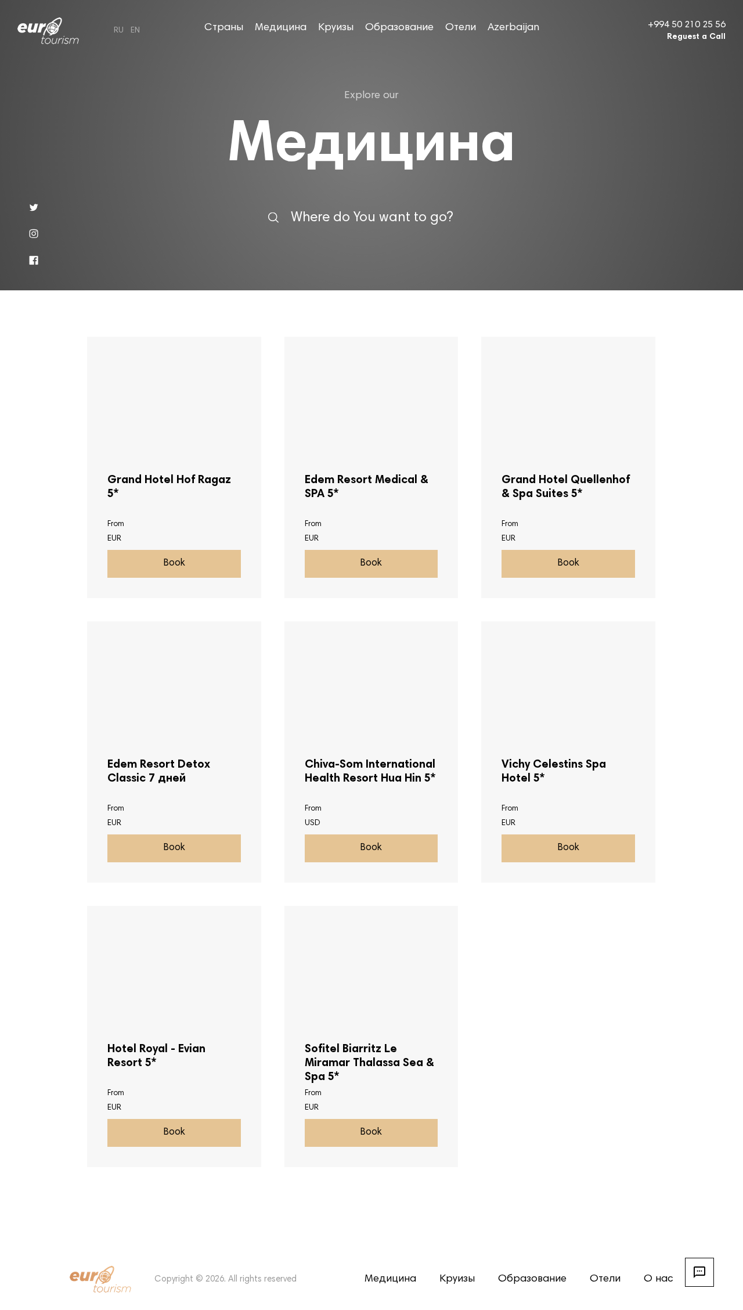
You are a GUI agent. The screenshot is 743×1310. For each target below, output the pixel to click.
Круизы (336, 28)
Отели (460, 28)
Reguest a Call (696, 37)
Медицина (280, 28)
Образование (399, 28)
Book (174, 563)
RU (119, 31)
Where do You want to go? (372, 217)
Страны (223, 28)
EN (135, 31)
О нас (658, 1279)
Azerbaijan (513, 28)
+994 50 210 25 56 (687, 25)
